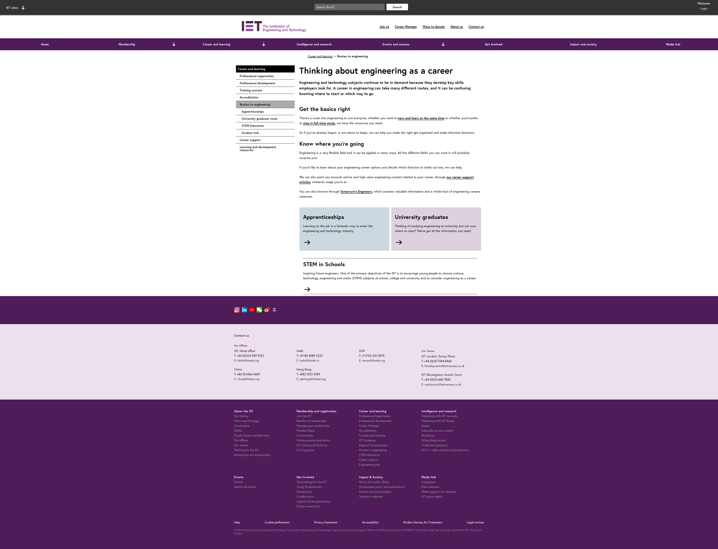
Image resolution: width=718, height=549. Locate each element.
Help (237, 522)
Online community (308, 506)
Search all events (245, 487)
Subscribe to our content (437, 430)
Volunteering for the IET (311, 482)
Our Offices (240, 345)
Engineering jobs (369, 464)
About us (456, 26)
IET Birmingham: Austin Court (441, 375)
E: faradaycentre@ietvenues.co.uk (442, 366)
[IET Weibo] (267, 310)
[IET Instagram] (237, 310)
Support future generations (314, 501)
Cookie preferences (277, 522)
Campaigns (428, 482)
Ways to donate (434, 26)
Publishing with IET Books (437, 421)
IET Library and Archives (312, 445)
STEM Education (266, 126)
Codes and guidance (434, 445)
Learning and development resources (265, 148)
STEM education (369, 455)
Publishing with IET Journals (439, 416)
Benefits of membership (311, 421)
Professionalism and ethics (313, 440)
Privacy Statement (325, 522)
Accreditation (265, 97)
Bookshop (427, 435)
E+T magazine (305, 450)
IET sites (12, 8)
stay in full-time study (319, 123)
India (300, 351)
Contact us (476, 26)
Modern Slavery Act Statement (422, 522)
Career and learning (216, 44)
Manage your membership (313, 426)
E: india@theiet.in (308, 360)
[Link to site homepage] (273, 27)
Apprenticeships (266, 111)
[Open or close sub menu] (174, 44)
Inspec (425, 426)
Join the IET (304, 416)
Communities (305, 435)
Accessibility (370, 522)
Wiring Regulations (433, 440)
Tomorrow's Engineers (356, 191)
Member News (306, 430)
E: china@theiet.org (246, 379)
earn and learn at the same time (421, 118)
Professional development (265, 83)
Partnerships (304, 492)
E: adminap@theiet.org (311, 379)
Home (45, 44)
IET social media (431, 496)
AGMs (238, 430)
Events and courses (396, 44)
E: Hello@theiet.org (246, 360)
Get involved (493, 44)
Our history (241, 416)
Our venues (241, 445)
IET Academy (367, 440)
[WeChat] (259, 310)
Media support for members (438, 492)
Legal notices (475, 522)
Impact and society (583, 44)
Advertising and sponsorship (252, 455)
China (238, 369)
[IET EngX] (274, 310)
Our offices (241, 440)
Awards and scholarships (375, 492)
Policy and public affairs (374, 482)
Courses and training (372, 435)
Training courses (265, 90)
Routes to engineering (255, 104)
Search (397, 7)
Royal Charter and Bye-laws (251, 435)
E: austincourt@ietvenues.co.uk (441, 384)
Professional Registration (375, 416)
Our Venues (428, 351)
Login (703, 8)
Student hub (266, 133)
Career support (265, 140)
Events (238, 482)
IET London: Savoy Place (438, 356)
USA (362, 351)
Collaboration (305, 496)
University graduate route (266, 118)
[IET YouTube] (252, 310)
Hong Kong (304, 369)
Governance (241, 426)
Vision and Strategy (246, 421)
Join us (384, 26)
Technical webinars (371, 496)
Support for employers (373, 445)
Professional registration (265, 76)
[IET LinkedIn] (244, 310)
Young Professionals (309, 487)
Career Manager (406, 26)
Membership (127, 44)
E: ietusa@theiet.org (372, 360)
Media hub (673, 44)
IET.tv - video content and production (445, 450)
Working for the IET (246, 450)
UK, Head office (244, 351)
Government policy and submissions (382, 487)
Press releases (430, 487)
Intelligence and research (314, 44)
